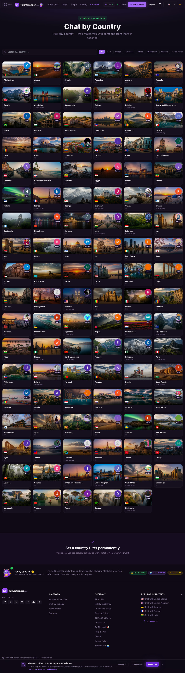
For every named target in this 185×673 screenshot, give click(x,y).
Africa (140, 52)
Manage (121, 664)
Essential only (137, 664)
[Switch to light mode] (180, 4)
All (102, 52)
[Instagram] (16, 602)
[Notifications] (160, 4)
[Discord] (33, 602)
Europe (118, 52)
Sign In (152, 4)
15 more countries (150, 621)
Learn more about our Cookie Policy (42, 669)
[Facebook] (10, 602)
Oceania (164, 52)
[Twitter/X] (4, 602)
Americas (129, 52)
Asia (109, 52)
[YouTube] (22, 602)
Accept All (152, 664)
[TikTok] (27, 602)
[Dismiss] (162, 664)
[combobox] (170, 4)
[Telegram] (39, 602)
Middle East (152, 52)
